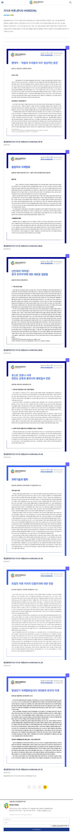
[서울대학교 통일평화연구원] (36, 4)
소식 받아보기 (36, 829)
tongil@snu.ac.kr (46, 810)
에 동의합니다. (60, 825)
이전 (29, 787)
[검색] (70, 3)
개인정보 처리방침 (14, 805)
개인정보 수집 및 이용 (57, 825)
